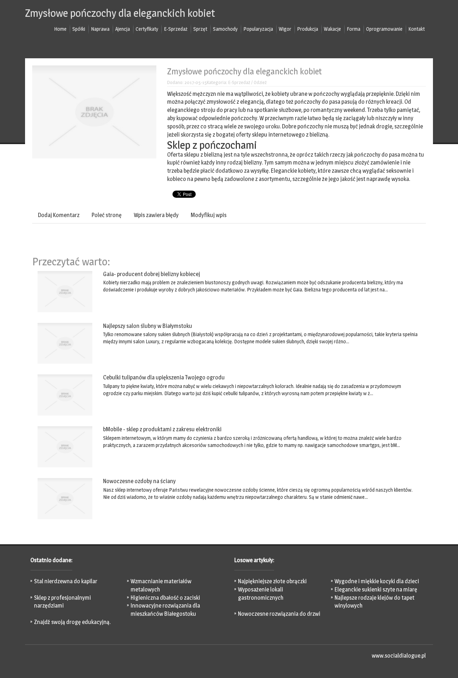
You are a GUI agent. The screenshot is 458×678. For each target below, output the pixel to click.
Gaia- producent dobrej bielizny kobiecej (151, 274)
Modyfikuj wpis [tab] (208, 215)
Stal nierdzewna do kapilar (65, 581)
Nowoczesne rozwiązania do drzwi (279, 613)
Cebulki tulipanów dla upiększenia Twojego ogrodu (164, 377)
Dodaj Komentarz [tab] (58, 215)
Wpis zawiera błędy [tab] (156, 215)
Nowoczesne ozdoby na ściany (139, 481)
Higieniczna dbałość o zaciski (165, 597)
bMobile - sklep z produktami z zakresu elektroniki (162, 429)
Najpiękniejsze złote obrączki (272, 581)
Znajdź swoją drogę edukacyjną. (72, 622)
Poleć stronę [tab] (107, 215)
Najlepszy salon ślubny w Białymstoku (147, 326)
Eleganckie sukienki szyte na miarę (376, 589)
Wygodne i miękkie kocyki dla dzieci (377, 581)
